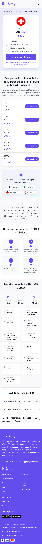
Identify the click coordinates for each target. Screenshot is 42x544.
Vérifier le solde (7, 502)
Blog (3, 487)
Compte (4, 506)
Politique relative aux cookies (12, 535)
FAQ (22, 479)
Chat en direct (26, 489)
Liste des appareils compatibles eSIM (17, 62)
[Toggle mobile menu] (38, 4)
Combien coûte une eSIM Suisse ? (17, 409)
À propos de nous (7, 479)
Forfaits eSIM (13, 11)
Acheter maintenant (21, 57)
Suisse (21, 11)
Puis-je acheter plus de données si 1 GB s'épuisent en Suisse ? (19, 419)
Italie (29, 187)
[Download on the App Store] (16, 516)
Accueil (5, 11)
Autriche (30, 192)
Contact (5, 491)
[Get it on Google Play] (6, 516)
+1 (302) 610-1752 (11, 462)
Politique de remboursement (11, 532)
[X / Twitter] (10, 469)
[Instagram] (7, 469)
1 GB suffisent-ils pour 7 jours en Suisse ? (20, 401)
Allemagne (13, 192)
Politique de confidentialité (28, 528)
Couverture (6, 483)
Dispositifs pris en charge (27, 484)
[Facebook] (3, 469)
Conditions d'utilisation (9, 528)
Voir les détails (32, 106)
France (14, 187)
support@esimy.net (30, 462)
